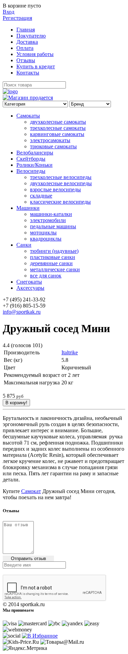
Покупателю (31, 36)
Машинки (28, 208)
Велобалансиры (34, 152)
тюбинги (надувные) (54, 251)
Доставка (27, 42)
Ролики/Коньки (34, 165)
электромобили (48, 220)
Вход (8, 12)
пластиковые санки (52, 257)
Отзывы (25, 60)
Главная (25, 29)
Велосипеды (30, 171)
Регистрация (17, 18)
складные (41, 196)
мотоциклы (43, 232)
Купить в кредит (35, 66)
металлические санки (55, 269)
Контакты (27, 73)
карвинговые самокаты (57, 134)
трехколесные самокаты (58, 128)
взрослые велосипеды (55, 189)
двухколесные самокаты (58, 122)
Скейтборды (30, 159)
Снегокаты (29, 282)
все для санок (45, 275)
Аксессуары (30, 288)
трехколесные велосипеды (60, 177)
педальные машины (53, 226)
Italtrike (69, 352)
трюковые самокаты (53, 146)
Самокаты (28, 116)
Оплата (24, 48)
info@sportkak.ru (22, 312)
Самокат (31, 491)
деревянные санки (51, 263)
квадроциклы (45, 239)
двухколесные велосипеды (61, 183)
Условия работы (35, 54)
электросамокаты (50, 140)
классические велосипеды (60, 202)
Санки (23, 245)
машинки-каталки (51, 214)
